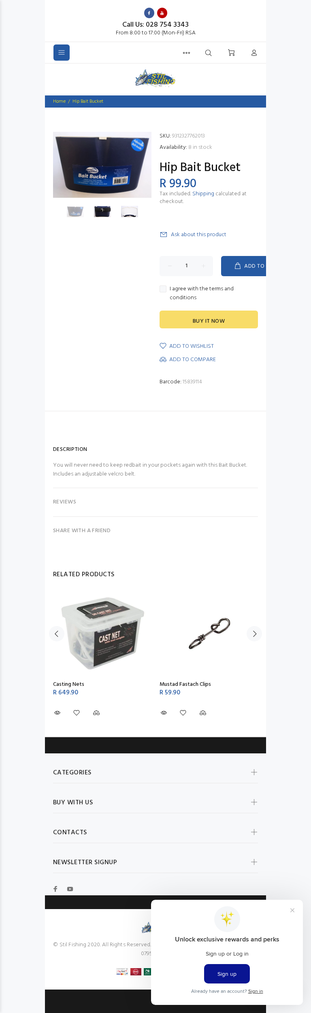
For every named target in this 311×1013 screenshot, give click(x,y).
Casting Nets (68, 684)
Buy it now (209, 321)
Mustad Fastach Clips (185, 684)
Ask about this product (198, 234)
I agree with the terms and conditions (202, 293)
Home (59, 101)
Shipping (203, 194)
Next (254, 633)
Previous (56, 633)
